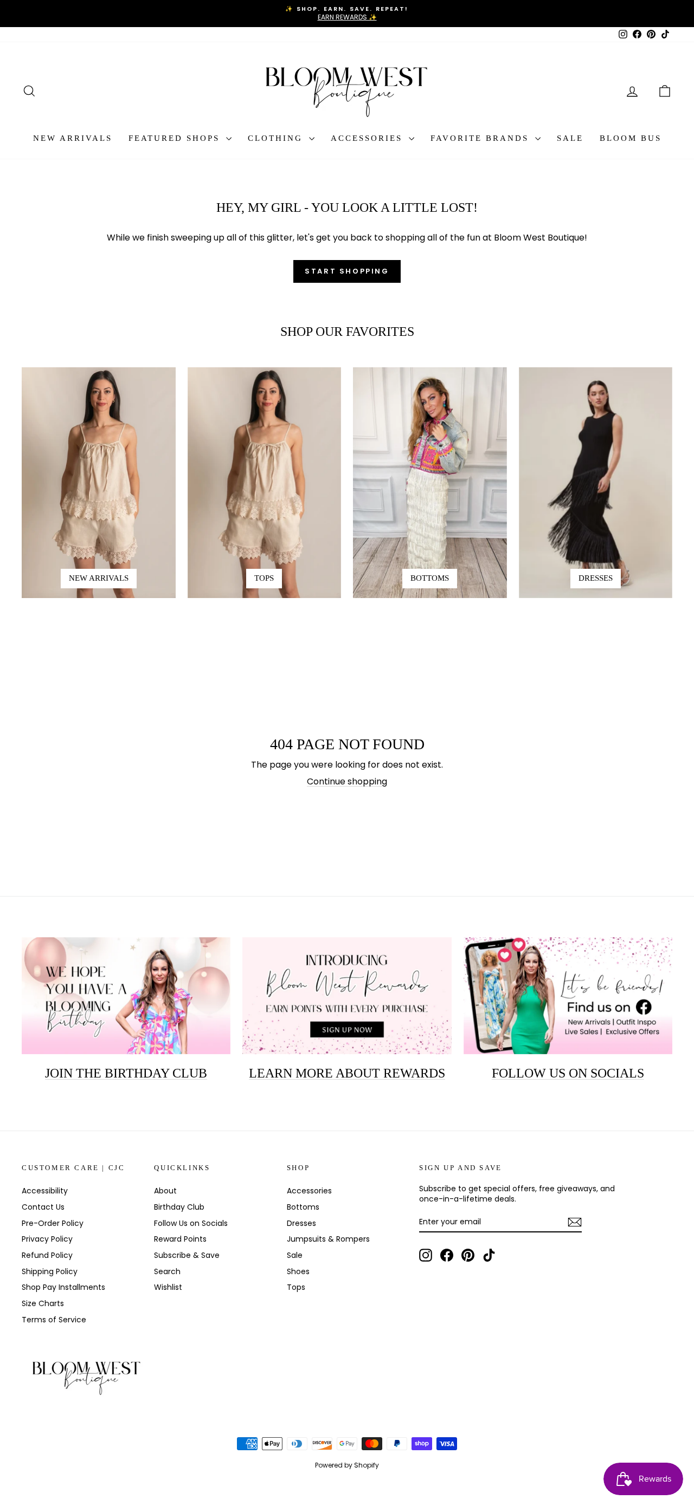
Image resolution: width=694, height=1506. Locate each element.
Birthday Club (179, 1207)
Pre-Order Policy (52, 1223)
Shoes (298, 1271)
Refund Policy (47, 1255)
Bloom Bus (630, 138)
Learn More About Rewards (347, 1073)
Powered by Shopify (347, 1465)
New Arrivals (72, 138)
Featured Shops (175, 138)
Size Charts (43, 1303)
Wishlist (168, 1287)
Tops (296, 1287)
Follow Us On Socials (568, 1073)
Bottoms (303, 1207)
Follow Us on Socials (191, 1223)
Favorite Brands (481, 138)
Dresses (301, 1223)
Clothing (277, 138)
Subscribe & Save (187, 1255)
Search (167, 1271)
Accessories (368, 138)
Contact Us (43, 1207)
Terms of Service (54, 1319)
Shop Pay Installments (63, 1287)
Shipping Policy (50, 1271)
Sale (570, 138)
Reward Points (180, 1239)
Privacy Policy (47, 1239)
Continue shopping (347, 781)
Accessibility (45, 1190)
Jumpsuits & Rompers (328, 1239)
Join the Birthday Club (126, 1073)
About (165, 1190)
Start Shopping (347, 271)
